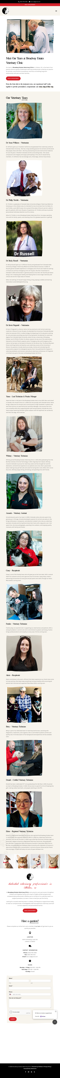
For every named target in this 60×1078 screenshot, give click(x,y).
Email (11, 986)
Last (32, 983)
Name (11, 978)
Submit (13, 1019)
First (10, 983)
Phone (10, 992)
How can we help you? (15, 998)
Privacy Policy (47, 1066)
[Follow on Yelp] (34, 1072)
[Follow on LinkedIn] (31, 1072)
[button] (55, 1022)
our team (37, 926)
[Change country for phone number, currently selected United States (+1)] (10, 994)
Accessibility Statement (30, 1068)
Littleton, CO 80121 (30, 941)
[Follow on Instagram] (28, 1072)
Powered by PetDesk (37, 1066)
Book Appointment (30, 4)
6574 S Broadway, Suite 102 (30, 939)
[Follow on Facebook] (25, 1072)
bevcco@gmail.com (35, 1)
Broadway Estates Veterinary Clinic (23, 67)
